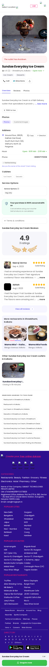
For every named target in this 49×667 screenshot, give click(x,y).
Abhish (16, 284)
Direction (42, 135)
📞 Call (6, 81)
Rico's (26, 600)
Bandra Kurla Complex (13, 563)
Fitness (43, 477)
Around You (31, 610)
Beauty (17, 477)
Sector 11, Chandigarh (13, 560)
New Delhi (8, 512)
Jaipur (6, 522)
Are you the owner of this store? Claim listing (19, 166)
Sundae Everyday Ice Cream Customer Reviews (22, 438)
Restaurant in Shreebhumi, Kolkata (17, 400)
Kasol (6, 535)
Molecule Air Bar (11, 590)
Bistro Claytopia (31, 580)
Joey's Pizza (9, 600)
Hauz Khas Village (11, 570)
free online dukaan (30, 456)
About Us (20, 610)
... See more (41, 103)
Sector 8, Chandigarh (13, 556)
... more (41, 277)
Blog (39, 610)
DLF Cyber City (10, 553)
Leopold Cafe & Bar (32, 597)
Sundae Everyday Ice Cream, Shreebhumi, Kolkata (23, 428)
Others (18, 642)
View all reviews (22, 309)
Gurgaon (28, 512)
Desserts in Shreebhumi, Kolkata (16, 414)
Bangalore (8, 515)
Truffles (7, 580)
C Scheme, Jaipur (32, 560)
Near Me (8, 615)
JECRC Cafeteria (31, 594)
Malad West (9, 566)
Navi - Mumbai (10, 529)
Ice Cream (8, 177)
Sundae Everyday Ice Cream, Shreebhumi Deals (22, 424)
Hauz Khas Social (31, 604)
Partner (8, 623)
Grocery (35, 477)
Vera (7, 627)
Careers (16, 627)
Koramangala (10, 546)
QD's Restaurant (11, 604)
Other (34, 481)
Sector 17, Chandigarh (33, 556)
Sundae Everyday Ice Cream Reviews (18, 433)
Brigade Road (30, 546)
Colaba (27, 563)
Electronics (6, 481)
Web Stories (27, 627)
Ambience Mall (30, 553)
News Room (10, 610)
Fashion (26, 477)
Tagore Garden (30, 570)
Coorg (27, 532)
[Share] (29, 81)
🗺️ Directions (19, 81)
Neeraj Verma (20, 262)
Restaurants (7, 477)
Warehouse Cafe (31, 590)
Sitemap (26, 619)
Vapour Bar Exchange (13, 594)
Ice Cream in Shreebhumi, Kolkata (17, 409)
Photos (6, 122)
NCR (26, 522)
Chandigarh (29, 515)
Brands (16, 623)
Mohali (7, 525)
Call (43, 656)
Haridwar (28, 535)
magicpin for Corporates (31, 623)
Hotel (15, 481)
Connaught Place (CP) (34, 566)
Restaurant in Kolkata (12, 404)
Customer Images (21, 122)
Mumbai (27, 525)
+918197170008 (40, 157)
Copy (32, 135)
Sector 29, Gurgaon (32, 550)
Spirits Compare (20, 615)
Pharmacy (24, 481)
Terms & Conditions (13, 619)
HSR (5, 550)
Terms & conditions (15, 220)
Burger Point (29, 584)
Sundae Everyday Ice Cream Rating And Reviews (22, 443)
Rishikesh (8, 532)
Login (34, 6)
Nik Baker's (8, 587)
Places (34, 619)
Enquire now (26, 662)
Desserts (19, 177)
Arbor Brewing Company (14, 584)
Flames (27, 587)
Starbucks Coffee (11, 597)
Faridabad (28, 519)
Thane (27, 529)
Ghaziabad (8, 519)
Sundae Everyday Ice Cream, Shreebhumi (20, 419)
